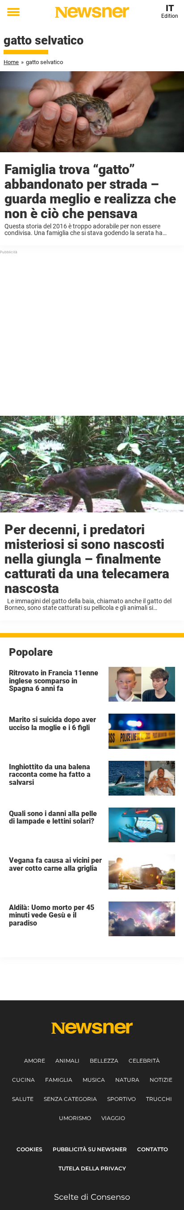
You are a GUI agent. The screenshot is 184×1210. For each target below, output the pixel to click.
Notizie (161, 1079)
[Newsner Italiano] (91, 12)
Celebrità (144, 1060)
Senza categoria (70, 1099)
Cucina (23, 1079)
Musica (94, 1079)
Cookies (29, 1149)
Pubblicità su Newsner (90, 1149)
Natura (127, 1079)
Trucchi (159, 1099)
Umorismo (75, 1118)
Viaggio (113, 1118)
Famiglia (58, 1079)
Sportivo (121, 1099)
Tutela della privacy (92, 1168)
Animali (67, 1060)
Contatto (152, 1149)
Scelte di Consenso (92, 1197)
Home (11, 62)
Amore (34, 1060)
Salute (22, 1099)
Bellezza (104, 1060)
